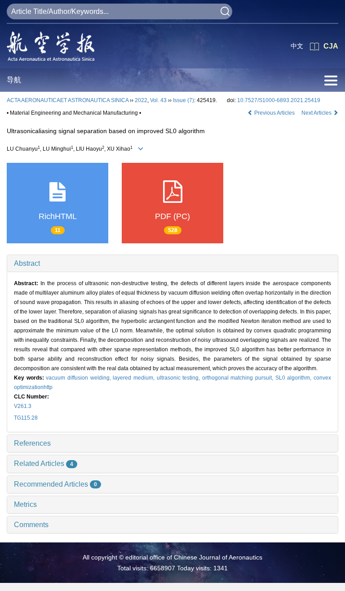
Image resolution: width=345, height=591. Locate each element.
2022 (141, 100)
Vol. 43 (158, 100)
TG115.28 (26, 418)
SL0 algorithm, (294, 378)
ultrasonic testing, (179, 378)
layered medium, (134, 378)
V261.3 (22, 406)
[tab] (172, 263)
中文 (297, 45)
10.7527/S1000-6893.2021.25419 (278, 100)
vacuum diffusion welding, (79, 378)
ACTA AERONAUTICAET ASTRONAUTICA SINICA (67, 100)
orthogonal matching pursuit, (238, 378)
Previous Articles (274, 113)
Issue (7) (183, 100)
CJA (330, 46)
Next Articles (317, 113)
